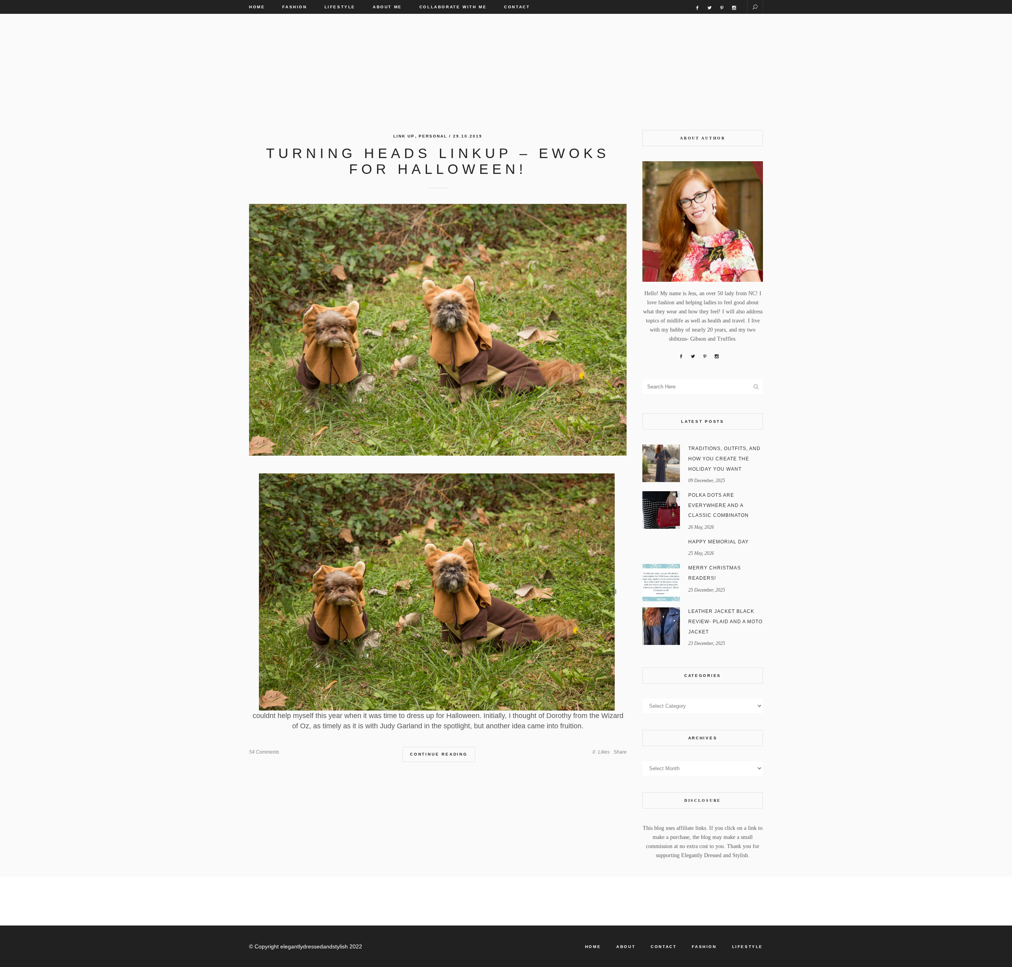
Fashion (704, 946)
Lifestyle (747, 946)
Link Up (404, 136)
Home (593, 946)
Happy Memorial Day (718, 542)
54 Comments (264, 752)
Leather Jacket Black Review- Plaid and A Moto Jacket (725, 621)
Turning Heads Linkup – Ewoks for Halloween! (438, 161)
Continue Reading (439, 754)
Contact (663, 946)
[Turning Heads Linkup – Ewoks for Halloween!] (438, 330)
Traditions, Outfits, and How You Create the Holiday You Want (724, 458)
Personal (433, 136)
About (625, 946)
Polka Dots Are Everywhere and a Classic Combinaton (718, 505)
